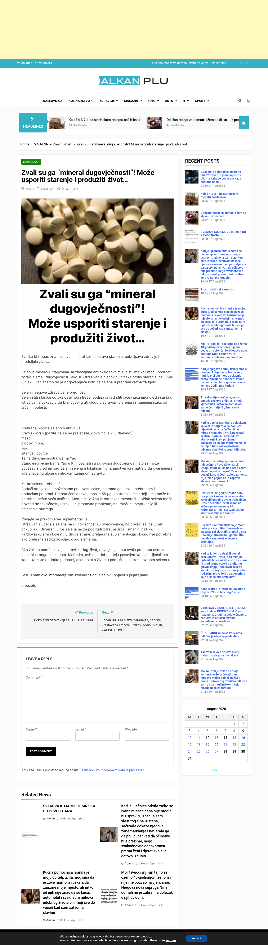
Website (131, 729)
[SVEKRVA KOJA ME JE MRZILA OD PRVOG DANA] (222, 125)
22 (234, 745)
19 (207, 745)
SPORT (200, 101)
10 (190, 738)
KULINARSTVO (79, 101)
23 (243, 745)
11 (199, 738)
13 (216, 738)
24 (190, 752)
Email (80, 729)
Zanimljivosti (31, 161)
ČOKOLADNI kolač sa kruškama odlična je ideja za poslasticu (221, 634)
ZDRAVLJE (107, 101)
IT (184, 101)
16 (243, 738)
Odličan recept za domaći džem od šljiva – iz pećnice (168, 120)
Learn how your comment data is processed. (112, 770)
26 (207, 752)
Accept (196, 938)
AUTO (169, 101)
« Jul (214, 770)
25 (199, 752)
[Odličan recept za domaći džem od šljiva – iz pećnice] (116, 125)
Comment (34, 677)
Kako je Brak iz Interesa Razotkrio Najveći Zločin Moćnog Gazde (223, 590)
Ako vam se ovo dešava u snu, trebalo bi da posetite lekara (220, 653)
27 (216, 752)
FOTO (151, 101)
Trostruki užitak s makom (217, 289)
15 (234, 738)
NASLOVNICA (52, 101)
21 (225, 745)
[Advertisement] (125, 29)
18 (199, 745)
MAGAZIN (131, 101)
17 (190, 745)
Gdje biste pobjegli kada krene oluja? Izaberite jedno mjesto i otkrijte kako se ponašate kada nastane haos (221, 177)
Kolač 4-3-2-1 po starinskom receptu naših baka (66, 120)
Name (31, 729)
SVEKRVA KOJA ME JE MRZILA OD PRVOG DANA (191, 63)
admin (30, 189)
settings (171, 940)
